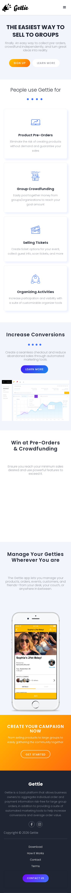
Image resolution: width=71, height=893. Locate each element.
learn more (36, 493)
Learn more (46, 63)
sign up (20, 63)
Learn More (34, 369)
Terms (35, 866)
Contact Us (35, 878)
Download (34, 608)
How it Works (35, 853)
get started (35, 754)
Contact (35, 860)
